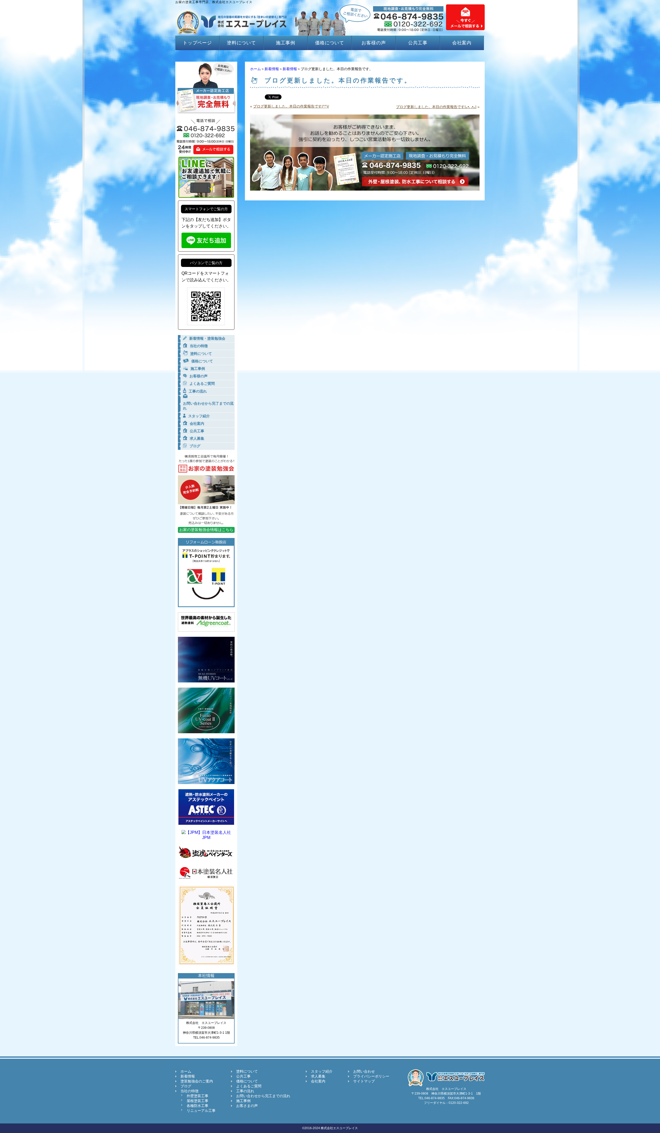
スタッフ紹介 (322, 1071)
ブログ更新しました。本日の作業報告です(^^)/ (291, 106)
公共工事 (418, 42)
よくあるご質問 (248, 1086)
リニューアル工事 (201, 1110)
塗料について (241, 42)
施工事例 (285, 42)
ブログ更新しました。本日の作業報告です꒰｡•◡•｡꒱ (436, 107)
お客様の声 (373, 42)
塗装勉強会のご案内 (196, 1081)
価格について (329, 42)
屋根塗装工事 (197, 1101)
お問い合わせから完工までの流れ (263, 1096)
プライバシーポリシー (371, 1076)
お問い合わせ (364, 1071)
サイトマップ (364, 1081)
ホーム (255, 69)
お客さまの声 (247, 1106)
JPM (206, 837)
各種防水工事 (197, 1106)
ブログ (185, 1086)
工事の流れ (245, 1091)
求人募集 (318, 1076)
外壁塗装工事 (197, 1096)
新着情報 (272, 69)
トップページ (197, 42)
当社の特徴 (189, 1091)
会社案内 (462, 42)
